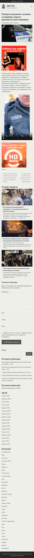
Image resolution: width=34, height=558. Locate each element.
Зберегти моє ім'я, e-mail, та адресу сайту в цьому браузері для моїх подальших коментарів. (17, 335)
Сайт (3, 326)
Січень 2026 (5, 405)
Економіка (5, 482)
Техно (3, 536)
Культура (4, 506)
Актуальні (5, 458)
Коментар (5, 292)
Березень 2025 (6, 435)
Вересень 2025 (6, 417)
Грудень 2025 (6, 408)
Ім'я (3, 313)
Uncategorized (6, 452)
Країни (4, 500)
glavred (16, 23)
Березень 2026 (6, 399)
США (3, 533)
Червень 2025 (6, 426)
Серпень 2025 (6, 420)
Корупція (4, 497)
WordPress (20, 555)
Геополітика (5, 473)
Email (4, 319)
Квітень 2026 (5, 396)
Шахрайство (5, 548)
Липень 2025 (5, 423)
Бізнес (4, 464)
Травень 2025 (6, 429)
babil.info (11, 5)
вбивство (4, 467)
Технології (5, 539)
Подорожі (5, 515)
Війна (3, 470)
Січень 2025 (5, 441)
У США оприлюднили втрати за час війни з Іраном (17, 375)
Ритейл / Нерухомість (8, 521)
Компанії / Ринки (7, 494)
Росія (3, 524)
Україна (4, 169)
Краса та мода (6, 503)
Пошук (4, 350)
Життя (3, 488)
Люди (3, 509)
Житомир (4, 485)
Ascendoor (29, 554)
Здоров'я (4, 491)
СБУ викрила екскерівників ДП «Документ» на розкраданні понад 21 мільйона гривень (15, 209)
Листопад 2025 (6, 411)
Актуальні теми (6, 461)
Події (3, 512)
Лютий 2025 (5, 438)
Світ (3, 527)
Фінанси (4, 545)
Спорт (3, 530)
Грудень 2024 (6, 444)
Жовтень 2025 (6, 414)
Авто (3, 455)
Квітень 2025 (5, 432)
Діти (3, 479)
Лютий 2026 (5, 402)
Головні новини (6, 476)
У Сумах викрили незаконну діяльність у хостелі (16, 372)
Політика (4, 518)
